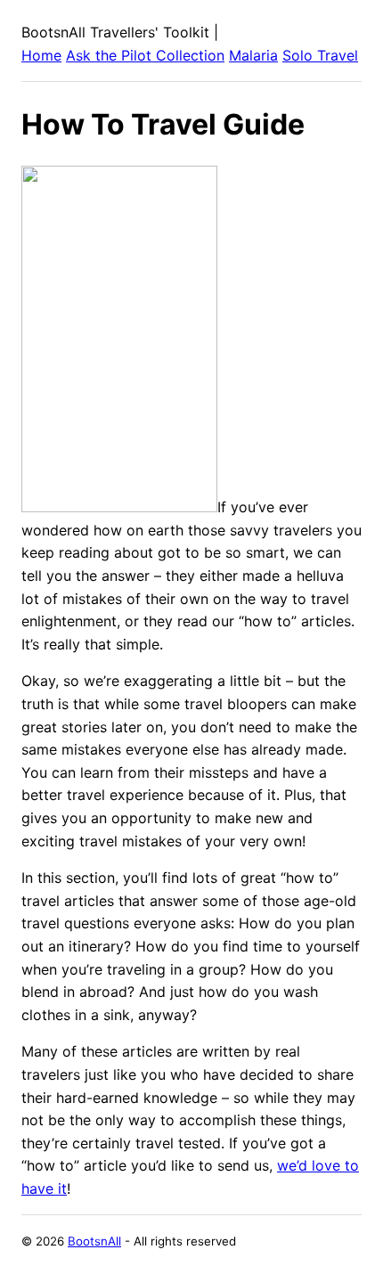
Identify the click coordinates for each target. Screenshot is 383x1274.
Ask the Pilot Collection (145, 55)
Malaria (253, 55)
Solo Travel (320, 55)
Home (41, 55)
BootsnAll (94, 1241)
